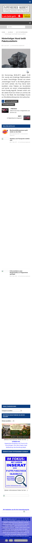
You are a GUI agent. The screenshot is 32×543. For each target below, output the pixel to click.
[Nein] (30, 530)
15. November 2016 (15, 133)
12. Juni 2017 (6, 45)
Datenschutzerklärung (16, 537)
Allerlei (10, 32)
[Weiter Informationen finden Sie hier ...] (16, 490)
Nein (11, 540)
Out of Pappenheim (11, 101)
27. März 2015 (14, 142)
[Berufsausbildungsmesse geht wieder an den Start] (5, 131)
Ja (6, 540)
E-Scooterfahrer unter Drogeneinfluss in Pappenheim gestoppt (19, 272)
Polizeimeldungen (8, 104)
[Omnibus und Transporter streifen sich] (5, 202)
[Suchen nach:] (16, 27)
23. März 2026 (14, 276)
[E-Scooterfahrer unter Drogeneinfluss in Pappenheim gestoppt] (5, 334)
